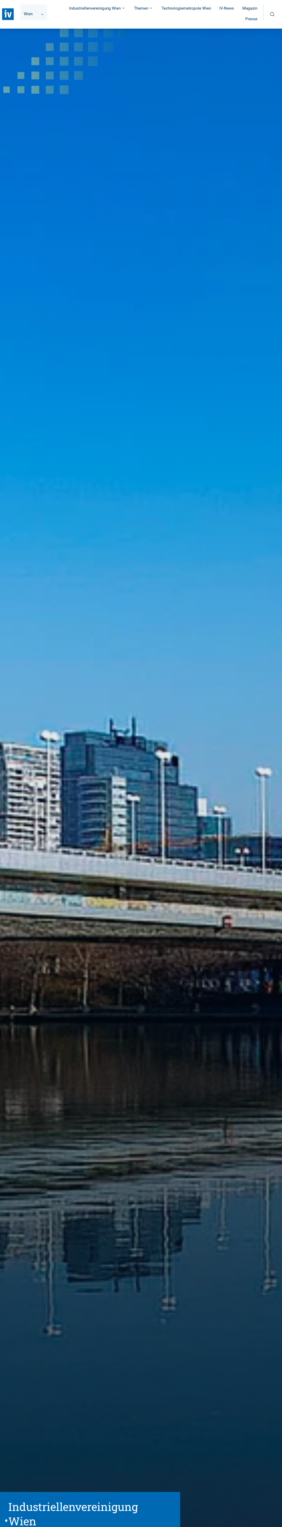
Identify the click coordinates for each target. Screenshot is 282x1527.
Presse (251, 18)
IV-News (226, 8)
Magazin (249, 8)
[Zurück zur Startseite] (8, 14)
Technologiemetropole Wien (186, 8)
